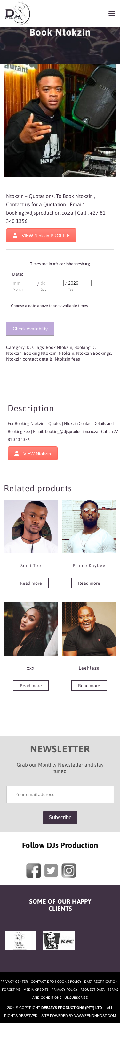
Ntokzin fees (67, 359)
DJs (30, 347)
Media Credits (36, 989)
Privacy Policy (64, 989)
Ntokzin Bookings (93, 353)
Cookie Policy (69, 981)
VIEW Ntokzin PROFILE (46, 235)
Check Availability (30, 328)
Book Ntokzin (59, 347)
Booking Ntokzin (40, 353)
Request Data (92, 989)
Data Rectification (101, 981)
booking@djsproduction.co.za (39, 213)
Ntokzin (66, 353)
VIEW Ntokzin (37, 453)
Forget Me (11, 989)
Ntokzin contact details (29, 359)
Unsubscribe (76, 997)
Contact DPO (42, 981)
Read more (31, 583)
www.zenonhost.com (95, 1016)
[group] (60, 217)
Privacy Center (14, 981)
